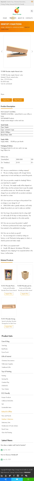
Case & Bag (5, 341)
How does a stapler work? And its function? (13, 445)
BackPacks (5, 349)
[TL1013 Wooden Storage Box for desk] (9, 307)
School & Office (18, 27)
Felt (3, 404)
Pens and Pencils (6, 416)
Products (13, 18)
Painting (4, 375)
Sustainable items (6, 407)
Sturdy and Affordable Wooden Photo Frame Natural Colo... (9, 289)
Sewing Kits (5, 379)
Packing (7, 4)
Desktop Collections (7, 419)
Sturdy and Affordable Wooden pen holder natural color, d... (25, 289)
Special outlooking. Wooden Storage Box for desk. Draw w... (9, 323)
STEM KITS (5, 385)
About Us (21, 18)
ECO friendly (5, 393)
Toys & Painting (6, 371)
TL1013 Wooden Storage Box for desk (9, 319)
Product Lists (7, 336)
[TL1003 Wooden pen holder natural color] (25, 274)
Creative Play (5, 382)
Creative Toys (9, 1)
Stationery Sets (6, 422)
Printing (3, 4)
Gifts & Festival (6, 356)
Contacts (29, 18)
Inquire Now (6, 100)
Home (5, 18)
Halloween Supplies (7, 364)
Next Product (18, 100)
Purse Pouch (5, 352)
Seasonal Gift (13, 4)
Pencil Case (5, 429)
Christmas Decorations (8, 360)
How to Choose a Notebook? (9, 454)
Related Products (7, 260)
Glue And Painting (7, 432)
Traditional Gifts (6, 367)
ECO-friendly (20, 4)
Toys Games (5, 389)
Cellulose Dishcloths (7, 400)
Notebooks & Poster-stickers (10, 426)
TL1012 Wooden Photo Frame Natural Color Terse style (9, 286)
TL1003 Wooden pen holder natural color (25, 286)
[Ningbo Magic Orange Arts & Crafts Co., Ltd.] (17, 10)
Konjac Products (6, 397)
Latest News (7, 440)
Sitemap (12, 472)
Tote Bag (4, 345)
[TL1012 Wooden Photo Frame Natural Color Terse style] (9, 274)
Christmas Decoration (19, 1)
